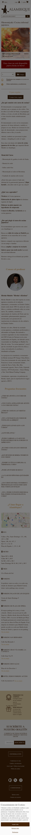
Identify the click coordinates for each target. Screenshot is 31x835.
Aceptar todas (15, 824)
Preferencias (15, 832)
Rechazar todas (15, 828)
